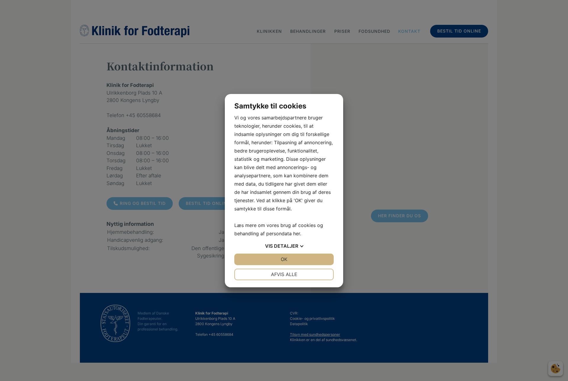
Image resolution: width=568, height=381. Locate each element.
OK (284, 259)
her (296, 233)
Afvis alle (284, 274)
